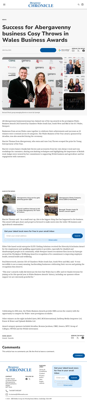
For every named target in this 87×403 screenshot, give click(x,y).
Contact (42, 373)
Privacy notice (53, 240)
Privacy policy (41, 376)
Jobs (40, 379)
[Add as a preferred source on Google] (64, 50)
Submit (77, 236)
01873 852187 (16, 391)
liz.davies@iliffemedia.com (18, 394)
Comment (79, 356)
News (4, 20)
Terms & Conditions (43, 370)
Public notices (41, 382)
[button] (4, 4)
